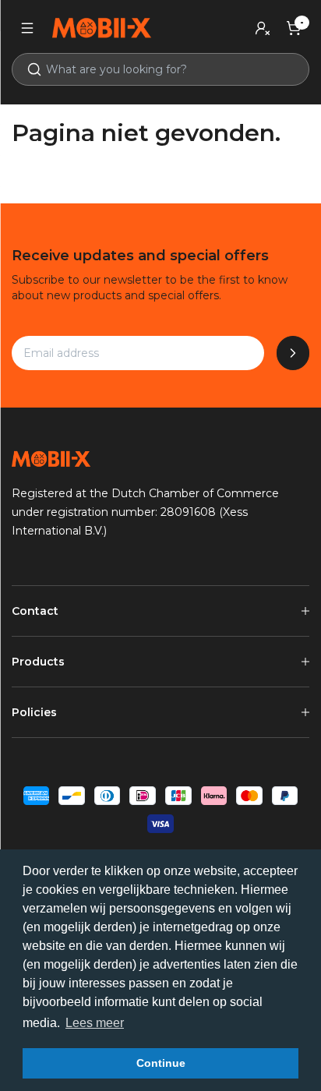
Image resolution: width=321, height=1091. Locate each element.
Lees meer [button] (94, 1022)
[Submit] (293, 353)
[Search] (28, 69)
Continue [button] (160, 1063)
